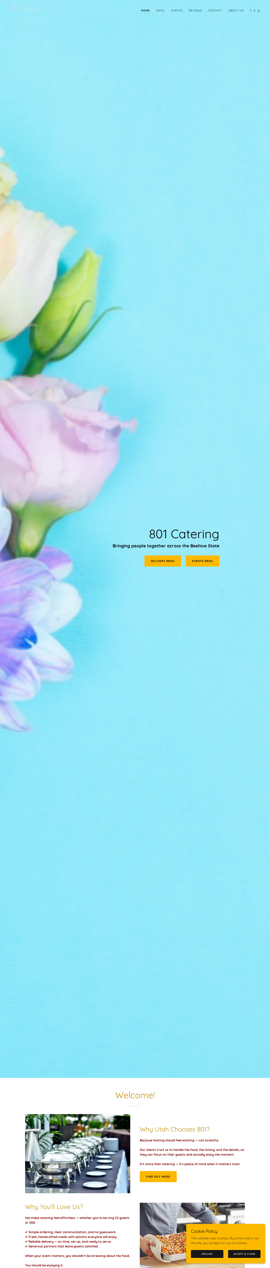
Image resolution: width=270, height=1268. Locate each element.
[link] (70, 8)
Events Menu (202, 561)
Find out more (158, 1176)
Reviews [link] (195, 10)
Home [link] (145, 10)
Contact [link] (215, 10)
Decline (207, 1253)
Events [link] (176, 10)
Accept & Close (244, 1253)
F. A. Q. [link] (255, 10)
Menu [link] (160, 10)
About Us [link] (236, 10)
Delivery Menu (163, 561)
